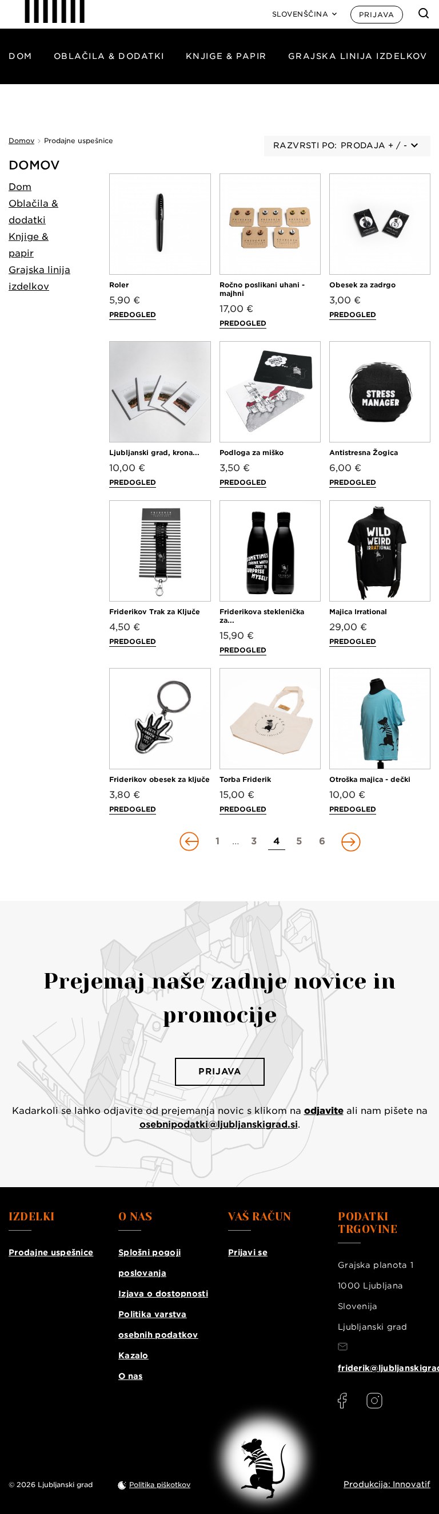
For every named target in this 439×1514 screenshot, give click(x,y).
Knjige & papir (226, 56)
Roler (119, 284)
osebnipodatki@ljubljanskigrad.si (218, 1124)
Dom (21, 56)
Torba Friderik (245, 779)
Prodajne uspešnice (51, 1252)
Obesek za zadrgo (362, 284)
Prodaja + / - (374, 145)
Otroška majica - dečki (369, 779)
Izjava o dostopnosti (163, 1293)
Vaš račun (260, 1217)
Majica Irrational (358, 611)
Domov (34, 165)
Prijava (376, 14)
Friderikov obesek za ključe (159, 779)
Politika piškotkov (159, 1484)
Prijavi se (248, 1252)
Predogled (132, 314)
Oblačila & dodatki (109, 56)
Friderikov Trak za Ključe (154, 611)
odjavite (324, 1110)
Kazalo (133, 1355)
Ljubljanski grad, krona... (154, 452)
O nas (130, 1376)
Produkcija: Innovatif (387, 1484)
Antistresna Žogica (363, 452)
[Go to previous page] (190, 841)
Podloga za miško (252, 452)
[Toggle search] (423, 13)
